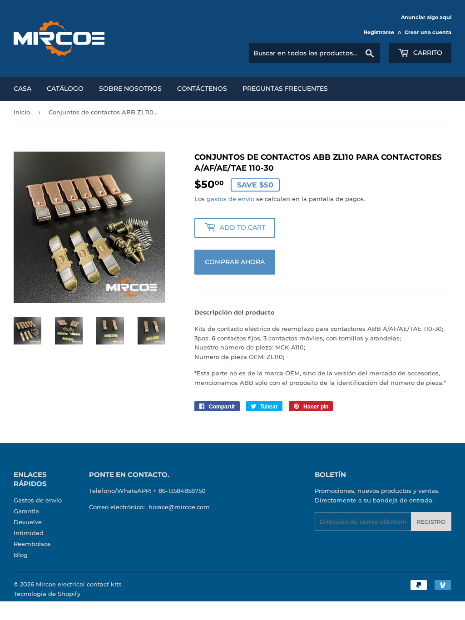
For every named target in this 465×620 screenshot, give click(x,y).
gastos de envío (230, 198)
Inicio (22, 112)
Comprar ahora (235, 262)
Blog (21, 554)
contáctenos (202, 88)
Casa (22, 88)
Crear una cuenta (428, 32)
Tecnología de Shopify (47, 593)
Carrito (426, 53)
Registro (431, 521)
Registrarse (379, 32)
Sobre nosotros (130, 88)
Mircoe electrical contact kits (79, 584)
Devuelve (28, 522)
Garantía (26, 511)
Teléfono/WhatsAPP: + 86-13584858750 (147, 490)
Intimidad (29, 532)
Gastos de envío (38, 500)
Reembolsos (32, 543)
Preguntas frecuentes (285, 88)
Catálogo (65, 88)
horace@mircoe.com (179, 507)
